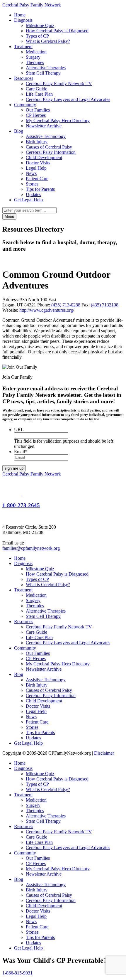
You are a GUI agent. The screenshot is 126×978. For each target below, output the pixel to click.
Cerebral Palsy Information (51, 152)
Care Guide (36, 88)
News (31, 173)
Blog (18, 131)
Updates (33, 194)
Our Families (38, 109)
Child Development (44, 157)
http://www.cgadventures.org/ (46, 310)
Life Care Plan (39, 94)
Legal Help (36, 168)
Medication (36, 51)
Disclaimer (104, 753)
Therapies (35, 62)
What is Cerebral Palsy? (48, 41)
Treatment (23, 46)
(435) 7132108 (104, 304)
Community (25, 104)
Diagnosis (23, 20)
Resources (23, 78)
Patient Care (37, 178)
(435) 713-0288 (65, 304)
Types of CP (37, 35)
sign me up (14, 468)
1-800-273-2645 (21, 505)
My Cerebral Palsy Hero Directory (58, 120)
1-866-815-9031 (17, 972)
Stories (32, 183)
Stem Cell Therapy (43, 72)
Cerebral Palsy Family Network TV (59, 83)
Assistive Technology (46, 136)
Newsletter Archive (44, 125)
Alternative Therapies (46, 67)
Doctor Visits (38, 162)
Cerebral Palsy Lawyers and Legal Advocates (68, 99)
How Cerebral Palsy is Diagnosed (57, 30)
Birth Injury (36, 141)
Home (19, 14)
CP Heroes (36, 115)
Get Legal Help (28, 199)
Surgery (33, 57)
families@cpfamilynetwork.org (31, 548)
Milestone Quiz (40, 25)
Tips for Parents (40, 189)
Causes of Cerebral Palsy (49, 146)
